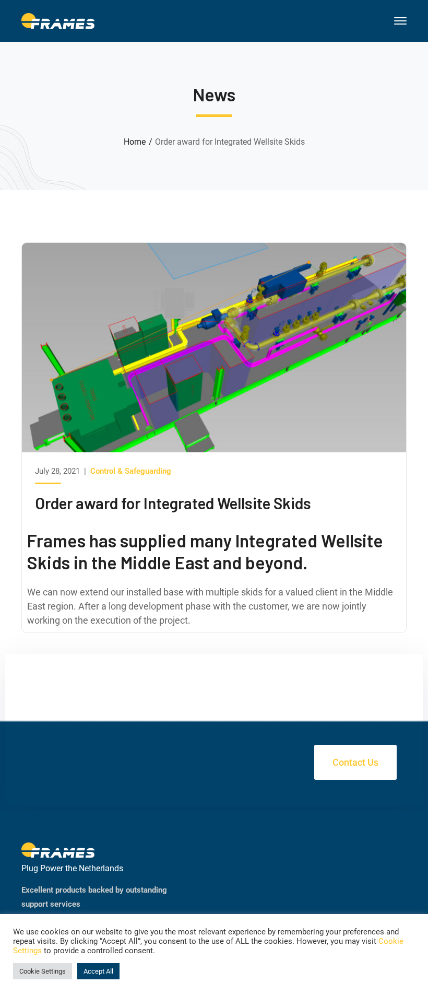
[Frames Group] (57, 20)
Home (135, 142)
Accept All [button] (98, 971)
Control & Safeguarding (130, 471)
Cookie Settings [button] (42, 971)
